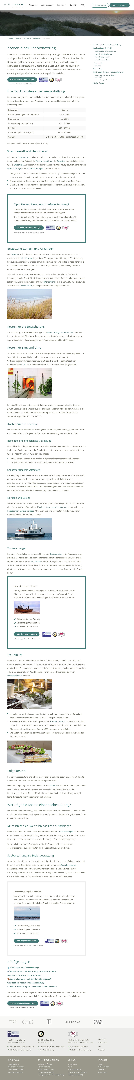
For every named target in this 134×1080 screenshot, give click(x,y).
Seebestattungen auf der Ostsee (52, 507)
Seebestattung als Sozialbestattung (105, 80)
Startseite (10, 38)
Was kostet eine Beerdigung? (31, 38)
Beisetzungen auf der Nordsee (20, 511)
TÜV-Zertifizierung (74, 1069)
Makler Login (102, 1072)
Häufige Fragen (98, 83)
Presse (100, 1064)
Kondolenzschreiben (15, 1072)
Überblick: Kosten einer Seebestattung (107, 45)
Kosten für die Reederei (102, 60)
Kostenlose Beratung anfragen (22, 79)
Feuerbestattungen (35, 168)
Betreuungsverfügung (46, 1069)
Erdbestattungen (14, 168)
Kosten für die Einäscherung (103, 54)
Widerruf (101, 1050)
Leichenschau (26, 285)
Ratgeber (61, 5)
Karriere (101, 1069)
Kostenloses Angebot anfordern (22, 1003)
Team (70, 1067)
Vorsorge (32, 5)
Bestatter (15, 254)
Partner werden (103, 1067)
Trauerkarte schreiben (16, 1069)
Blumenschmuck (57, 721)
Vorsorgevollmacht (44, 1067)
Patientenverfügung (45, 1064)
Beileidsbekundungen (16, 1067)
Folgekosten (97, 69)
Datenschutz (102, 1043)
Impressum (102, 1039)
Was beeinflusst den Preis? (102, 48)
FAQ (83, 5)
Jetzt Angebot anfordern (26, 941)
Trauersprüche (13, 1064)
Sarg (23, 364)
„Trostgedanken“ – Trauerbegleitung (51, 1075)
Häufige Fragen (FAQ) (75, 1075)
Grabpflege (18, 165)
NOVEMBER (102, 1060)
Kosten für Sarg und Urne (102, 57)
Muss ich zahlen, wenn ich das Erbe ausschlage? (105, 76)
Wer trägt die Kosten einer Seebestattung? (108, 72)
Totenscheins (49, 282)
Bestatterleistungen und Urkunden (105, 51)
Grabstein (61, 161)
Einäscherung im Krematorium (60, 332)
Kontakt (73, 5)
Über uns (72, 1060)
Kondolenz (13, 1060)
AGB (99, 1046)
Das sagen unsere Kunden (77, 1072)
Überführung (26, 258)
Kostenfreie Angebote (48, 1060)
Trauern (53, 785)
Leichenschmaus (14, 675)
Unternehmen (47, 5)
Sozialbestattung (68, 865)
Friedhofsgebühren (44, 161)
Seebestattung (22, 157)
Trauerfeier (36, 561)
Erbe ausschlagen (65, 831)
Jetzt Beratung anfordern (27, 634)
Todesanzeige (56, 554)
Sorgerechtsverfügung (46, 1072)
